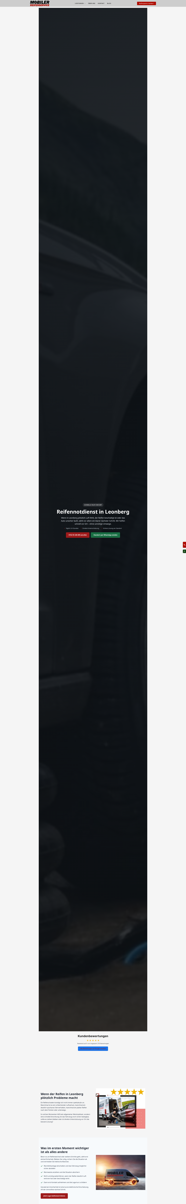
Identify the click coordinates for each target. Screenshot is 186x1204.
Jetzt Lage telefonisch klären (54, 1196)
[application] (84, 3)
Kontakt (101, 3)
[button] (146, 3)
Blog (109, 3)
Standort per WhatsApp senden (105, 535)
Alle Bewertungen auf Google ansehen (93, 1048)
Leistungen (79, 3)
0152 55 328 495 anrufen (78, 535)
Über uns (91, 3)
